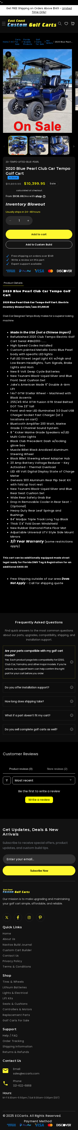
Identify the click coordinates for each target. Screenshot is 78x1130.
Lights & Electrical (15, 993)
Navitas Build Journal (17, 945)
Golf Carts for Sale (40, 41)
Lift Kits (8, 998)
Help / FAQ (10, 1035)
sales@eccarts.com (26, 1073)
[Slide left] (4, 146)
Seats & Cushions (15, 1004)
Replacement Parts (16, 1015)
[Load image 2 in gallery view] (38, 145)
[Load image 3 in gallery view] (59, 145)
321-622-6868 (22, 1085)
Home (6, 42)
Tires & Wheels (13, 982)
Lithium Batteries (15, 987)
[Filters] (7, 780)
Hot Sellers (49, 41)
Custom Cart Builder (17, 950)
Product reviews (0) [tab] (21, 768)
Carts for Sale (17, 41)
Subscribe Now (39, 870)
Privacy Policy (12, 961)
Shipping (11, 190)
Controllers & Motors (17, 1009)
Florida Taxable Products (27, 41)
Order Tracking (13, 1041)
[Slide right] (74, 146)
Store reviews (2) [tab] (57, 768)
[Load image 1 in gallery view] (17, 145)
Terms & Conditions (17, 966)
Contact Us (11, 956)
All (12, 42)
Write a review (39, 800)
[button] (4, 23)
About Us (9, 939)
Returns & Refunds (16, 1052)
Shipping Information (18, 1046)
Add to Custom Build (39, 244)
